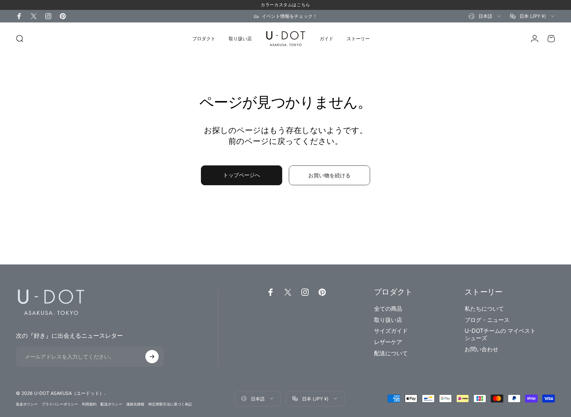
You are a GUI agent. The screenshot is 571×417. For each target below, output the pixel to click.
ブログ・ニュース (487, 319)
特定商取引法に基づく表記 (170, 404)
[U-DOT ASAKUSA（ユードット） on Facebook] (19, 16)
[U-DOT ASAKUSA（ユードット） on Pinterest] (62, 16)
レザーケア (388, 341)
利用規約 (89, 404)
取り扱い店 (388, 319)
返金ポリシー (27, 404)
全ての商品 (388, 308)
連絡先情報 (135, 404)
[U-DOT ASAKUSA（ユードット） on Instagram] (48, 16)
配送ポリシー (111, 404)
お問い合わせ (481, 349)
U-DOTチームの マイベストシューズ (500, 334)
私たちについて (484, 308)
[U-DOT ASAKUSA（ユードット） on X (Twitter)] (33, 16)
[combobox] (485, 16)
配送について (391, 353)
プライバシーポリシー (60, 404)
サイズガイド (391, 330)
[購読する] (152, 356)
